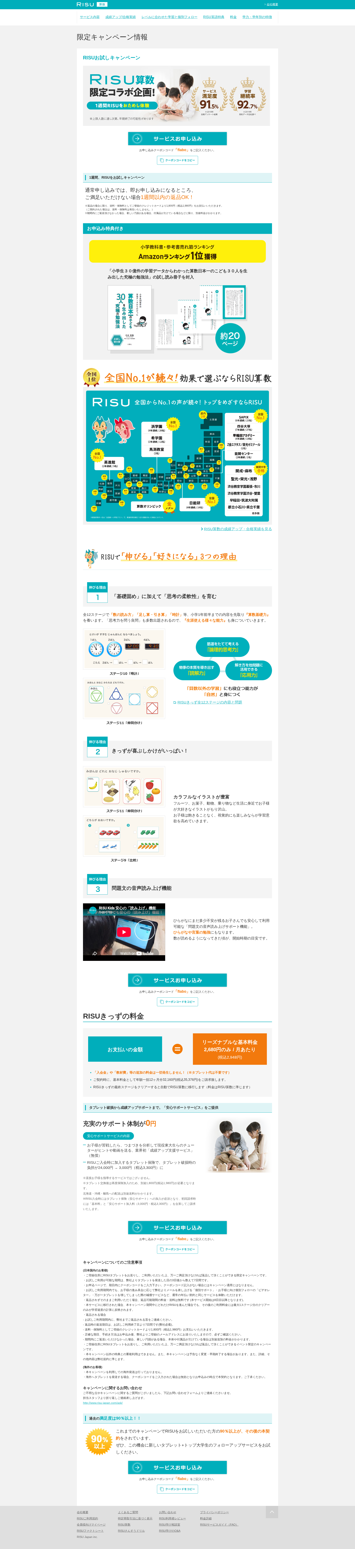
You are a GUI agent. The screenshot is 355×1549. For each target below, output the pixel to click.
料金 (233, 17)
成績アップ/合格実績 (120, 17)
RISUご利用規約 (87, 1518)
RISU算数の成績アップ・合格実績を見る (238, 529)
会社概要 (272, 4)
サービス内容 (90, 17)
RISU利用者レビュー (172, 1518)
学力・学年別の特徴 (257, 17)
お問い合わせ (167, 1512)
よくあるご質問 (128, 1512)
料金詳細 (206, 1518)
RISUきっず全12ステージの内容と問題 (210, 702)
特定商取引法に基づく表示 (135, 1518)
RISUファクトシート (90, 1530)
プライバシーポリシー (214, 1512)
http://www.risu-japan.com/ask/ (103, 1402)
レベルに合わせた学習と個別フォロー (169, 17)
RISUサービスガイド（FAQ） (219, 1524)
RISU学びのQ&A (169, 1530)
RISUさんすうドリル (131, 1530)
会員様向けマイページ (91, 1524)
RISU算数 (124, 1524)
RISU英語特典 (213, 17)
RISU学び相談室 (169, 1524)
